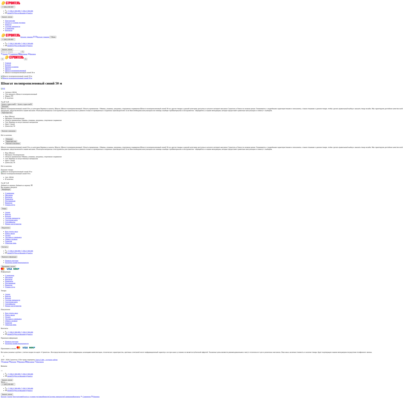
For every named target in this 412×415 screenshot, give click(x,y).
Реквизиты (9, 199)
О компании (9, 28)
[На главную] (10, 5)
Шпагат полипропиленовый (15, 71)
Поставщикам (10, 201)
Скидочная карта (11, 220)
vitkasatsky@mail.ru (26, 13)
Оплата (8, 235)
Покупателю (6, 228)
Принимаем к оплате (8, 266)
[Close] (2, 370)
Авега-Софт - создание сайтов (46, 360)
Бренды (8, 214)
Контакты (8, 30)
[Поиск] (22, 52)
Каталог (8, 65)
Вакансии (8, 203)
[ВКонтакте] (6, 356)
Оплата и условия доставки (15, 23)
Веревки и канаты (11, 67)
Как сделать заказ (11, 231)
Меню (53, 37)
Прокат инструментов (13, 224)
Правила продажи (11, 261)
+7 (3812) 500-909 (7, 7)
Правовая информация (9, 257)
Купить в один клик (8, 104)
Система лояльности (12, 26)
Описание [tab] (9, 139)
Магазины (9, 195)
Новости (8, 24)
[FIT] (3, 89)
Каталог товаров (26, 37)
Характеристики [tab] (11, 141)
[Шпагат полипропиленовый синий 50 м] (206, 78)
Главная (8, 63)
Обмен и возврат (11, 239)
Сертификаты (10, 222)
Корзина (22, 362)
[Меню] (2, 59)
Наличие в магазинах (9, 131)
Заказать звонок (7, 17)
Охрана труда (10, 205)
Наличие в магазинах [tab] (13, 143)
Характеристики (7, 112)
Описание (5, 106)
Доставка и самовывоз (13, 237)
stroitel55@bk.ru (13, 13)
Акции (7, 212)
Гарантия (8, 241)
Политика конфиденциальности (17, 262)
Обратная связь (10, 243)
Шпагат (8, 69)
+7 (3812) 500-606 (26, 11)
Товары (4, 208)
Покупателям (10, 21)
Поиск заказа (10, 233)
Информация (6, 189)
